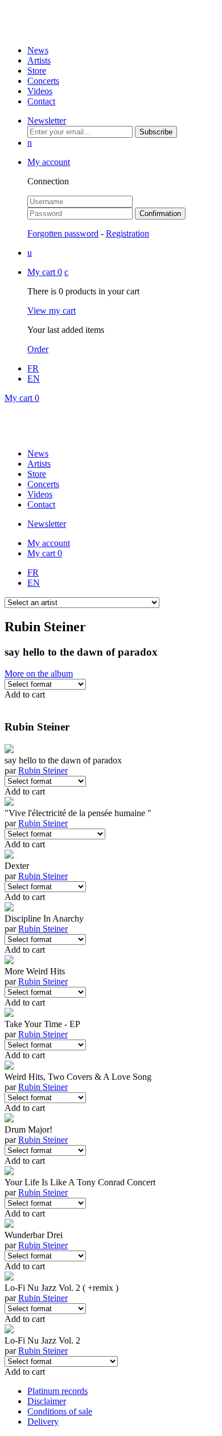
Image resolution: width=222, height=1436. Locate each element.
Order (37, 349)
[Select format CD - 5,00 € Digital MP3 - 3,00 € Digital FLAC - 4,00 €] (45, 1202)
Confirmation (160, 213)
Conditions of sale (59, 1411)
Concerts (43, 81)
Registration (127, 233)
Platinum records (57, 1391)
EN (33, 378)
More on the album (39, 673)
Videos (39, 91)
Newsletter (46, 120)
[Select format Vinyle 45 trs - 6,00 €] (45, 886)
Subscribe (155, 132)
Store (36, 70)
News (37, 50)
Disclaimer (46, 1401)
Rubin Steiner (43, 770)
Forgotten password (62, 233)
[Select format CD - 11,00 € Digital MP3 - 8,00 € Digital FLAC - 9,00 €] (45, 939)
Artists (39, 60)
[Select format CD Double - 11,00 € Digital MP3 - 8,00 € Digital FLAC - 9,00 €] (45, 1308)
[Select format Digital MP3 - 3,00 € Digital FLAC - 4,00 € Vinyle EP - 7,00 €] (45, 1044)
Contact (41, 101)
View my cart (51, 310)
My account (48, 162)
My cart (44, 272)
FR (33, 368)
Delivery (43, 1421)
